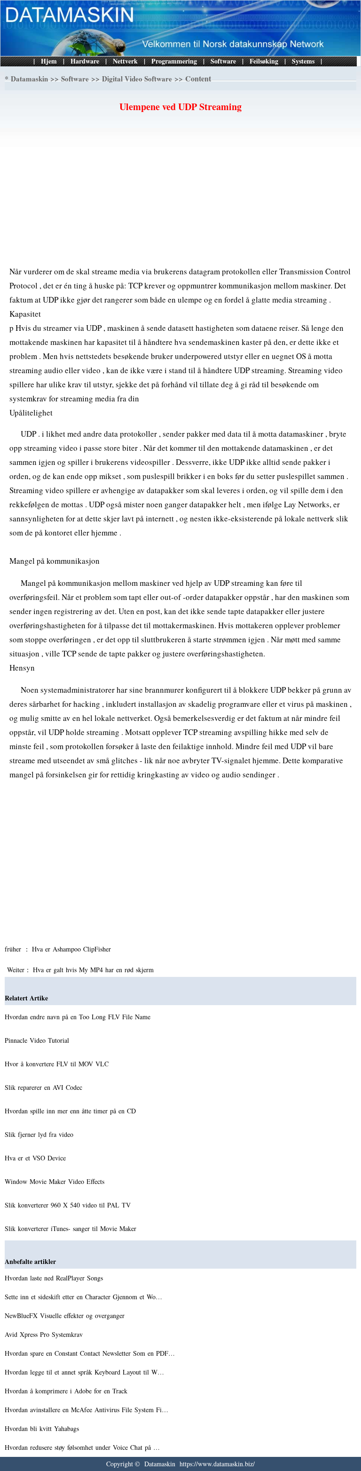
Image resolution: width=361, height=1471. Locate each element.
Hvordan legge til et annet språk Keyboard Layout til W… (84, 1371)
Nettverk (125, 61)
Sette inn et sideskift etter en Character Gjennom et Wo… (83, 1296)
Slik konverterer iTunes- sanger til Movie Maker (72, 1228)
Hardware (85, 61)
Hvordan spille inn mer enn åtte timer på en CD (71, 1110)
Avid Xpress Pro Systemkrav (45, 1334)
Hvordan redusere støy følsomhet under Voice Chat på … (82, 1447)
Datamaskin (29, 78)
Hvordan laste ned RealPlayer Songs (55, 1277)
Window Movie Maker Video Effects (56, 1181)
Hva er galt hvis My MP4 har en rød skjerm (94, 969)
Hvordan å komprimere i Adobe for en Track (67, 1390)
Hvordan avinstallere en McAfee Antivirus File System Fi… (86, 1409)
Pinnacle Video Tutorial (38, 1040)
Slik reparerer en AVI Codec (45, 1087)
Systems (303, 61)
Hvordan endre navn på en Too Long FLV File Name (79, 1016)
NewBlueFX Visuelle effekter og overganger (66, 1315)
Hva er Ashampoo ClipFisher (72, 948)
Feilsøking (264, 61)
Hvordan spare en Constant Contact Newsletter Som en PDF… (90, 1353)
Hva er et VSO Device (36, 1157)
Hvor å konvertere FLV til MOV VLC (58, 1063)
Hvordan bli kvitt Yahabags (43, 1428)
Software (223, 61)
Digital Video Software (137, 78)
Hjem (49, 61)
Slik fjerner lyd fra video (40, 1134)
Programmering (174, 61)
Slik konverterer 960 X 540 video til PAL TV (69, 1204)
